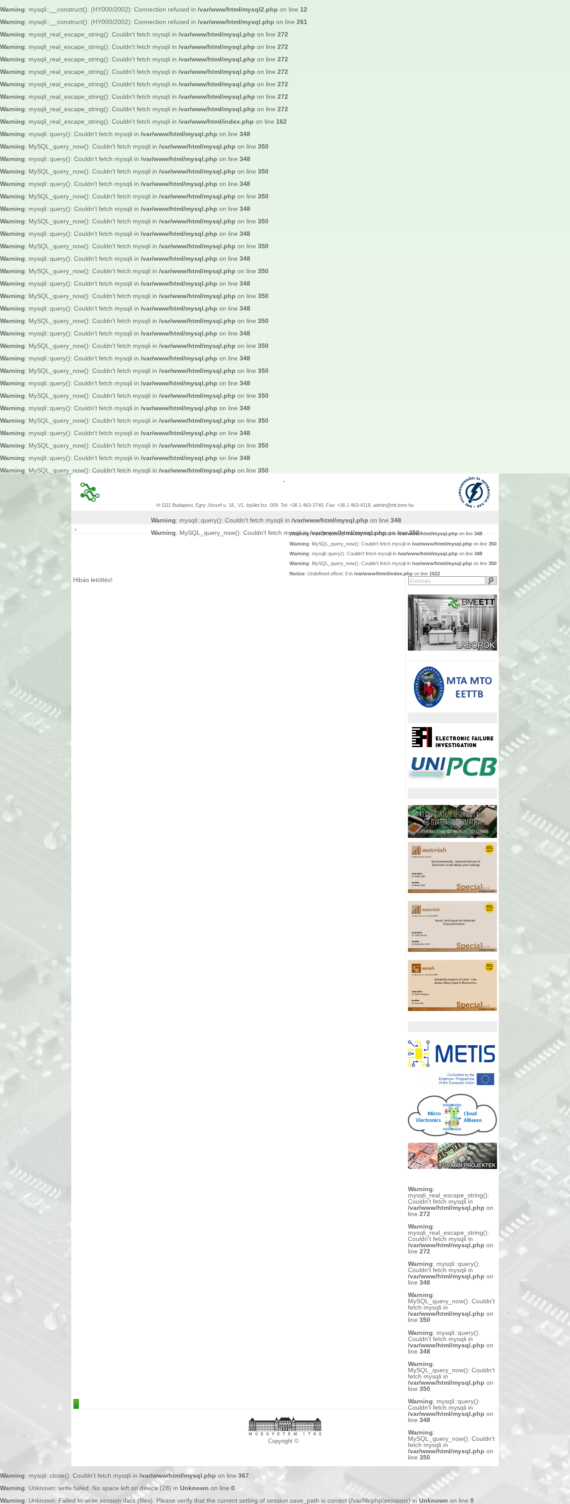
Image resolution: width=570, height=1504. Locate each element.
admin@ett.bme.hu (393, 505)
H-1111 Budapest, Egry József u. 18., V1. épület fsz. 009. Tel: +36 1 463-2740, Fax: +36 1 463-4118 (263, 505)
